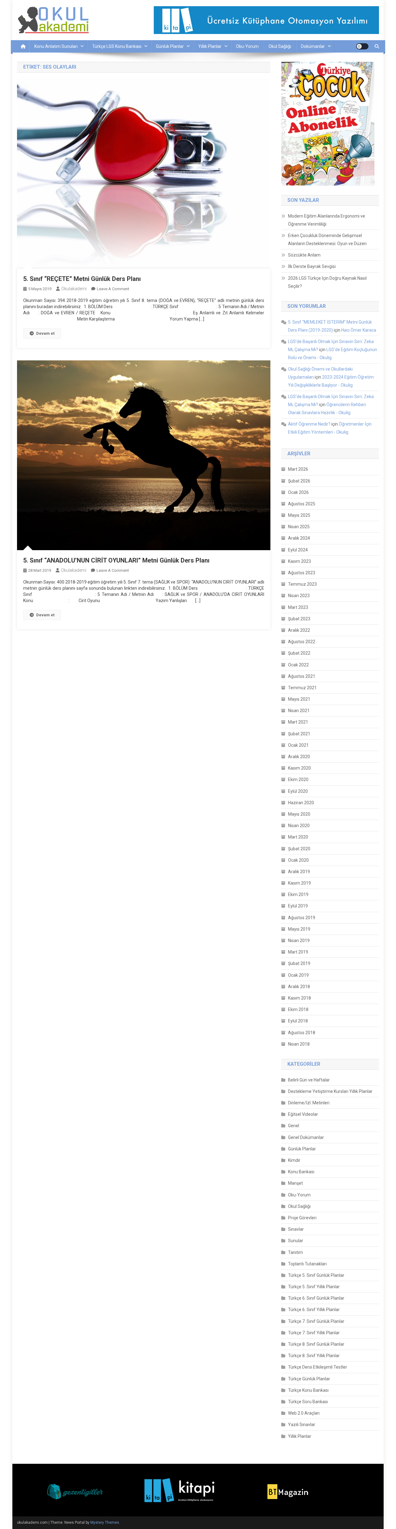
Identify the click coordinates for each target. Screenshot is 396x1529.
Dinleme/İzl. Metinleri (308, 1102)
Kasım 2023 (299, 561)
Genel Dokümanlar (306, 1137)
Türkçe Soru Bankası (308, 1401)
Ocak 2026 (298, 492)
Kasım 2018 (299, 998)
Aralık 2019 (299, 871)
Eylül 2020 (298, 791)
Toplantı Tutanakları (307, 1263)
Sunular (295, 1240)
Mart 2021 (298, 722)
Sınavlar (296, 1229)
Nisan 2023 (299, 595)
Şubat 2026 (299, 480)
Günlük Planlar (170, 46)
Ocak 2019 (298, 975)
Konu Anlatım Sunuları (56, 46)
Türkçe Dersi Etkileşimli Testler (317, 1367)
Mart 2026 (298, 469)
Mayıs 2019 (299, 929)
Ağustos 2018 (301, 1032)
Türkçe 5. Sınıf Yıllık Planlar (314, 1286)
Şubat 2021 (299, 733)
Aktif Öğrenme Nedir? (309, 424)
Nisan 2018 (299, 1044)
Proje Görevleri (302, 1217)
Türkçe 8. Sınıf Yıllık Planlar (314, 1355)
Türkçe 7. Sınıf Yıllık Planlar (314, 1332)
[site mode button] (362, 46)
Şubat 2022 (299, 653)
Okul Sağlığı (280, 46)
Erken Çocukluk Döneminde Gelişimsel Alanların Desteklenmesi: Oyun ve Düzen (327, 239)
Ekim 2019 (298, 894)
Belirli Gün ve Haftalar (309, 1079)
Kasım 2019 (299, 883)
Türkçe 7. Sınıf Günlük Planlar (316, 1321)
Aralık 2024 (299, 538)
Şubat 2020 (299, 848)
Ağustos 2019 (301, 917)
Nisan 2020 (299, 825)
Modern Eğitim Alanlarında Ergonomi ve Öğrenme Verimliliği (326, 220)
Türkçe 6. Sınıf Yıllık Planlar (314, 1309)
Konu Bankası (301, 1171)
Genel (293, 1125)
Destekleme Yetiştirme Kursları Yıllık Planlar (330, 1091)
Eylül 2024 (298, 549)
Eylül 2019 (298, 905)
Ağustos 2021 (301, 676)
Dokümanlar (313, 46)
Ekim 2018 (298, 1009)
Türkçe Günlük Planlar (309, 1378)
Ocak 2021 (298, 745)
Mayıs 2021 (299, 699)
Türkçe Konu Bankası (308, 1390)
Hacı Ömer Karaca (358, 330)
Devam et (45, 333)
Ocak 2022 (298, 664)
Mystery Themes (104, 1522)
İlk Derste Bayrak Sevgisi (312, 266)
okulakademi (74, 288)
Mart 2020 (298, 837)
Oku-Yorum (247, 46)
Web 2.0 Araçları (304, 1413)
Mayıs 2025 (299, 515)
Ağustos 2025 (301, 503)
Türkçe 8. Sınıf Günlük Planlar (316, 1344)
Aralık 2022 (299, 630)
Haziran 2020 (301, 802)
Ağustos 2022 (301, 641)
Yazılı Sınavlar (301, 1424)
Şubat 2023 (299, 618)
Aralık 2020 (299, 756)
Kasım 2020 (299, 768)
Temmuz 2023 (302, 584)
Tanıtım (295, 1252)
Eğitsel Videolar (303, 1114)
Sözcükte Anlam (304, 255)
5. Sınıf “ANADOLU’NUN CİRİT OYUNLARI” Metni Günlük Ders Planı (116, 560)
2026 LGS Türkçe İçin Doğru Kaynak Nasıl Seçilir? (327, 282)
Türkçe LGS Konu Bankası (116, 46)
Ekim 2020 (298, 779)
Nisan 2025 (299, 526)
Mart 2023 (298, 607)
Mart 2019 (298, 951)
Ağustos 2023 (301, 572)
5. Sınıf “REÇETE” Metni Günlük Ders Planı (82, 278)
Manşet (295, 1183)
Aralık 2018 (299, 986)
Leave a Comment (113, 289)
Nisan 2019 (299, 940)
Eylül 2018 (298, 1020)
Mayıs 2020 (299, 814)
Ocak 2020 (298, 860)
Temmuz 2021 (302, 687)
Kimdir (294, 1160)
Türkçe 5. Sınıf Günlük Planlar (316, 1275)
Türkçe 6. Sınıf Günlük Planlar (316, 1298)
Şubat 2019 (299, 963)
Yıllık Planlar (210, 46)
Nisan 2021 (299, 710)
